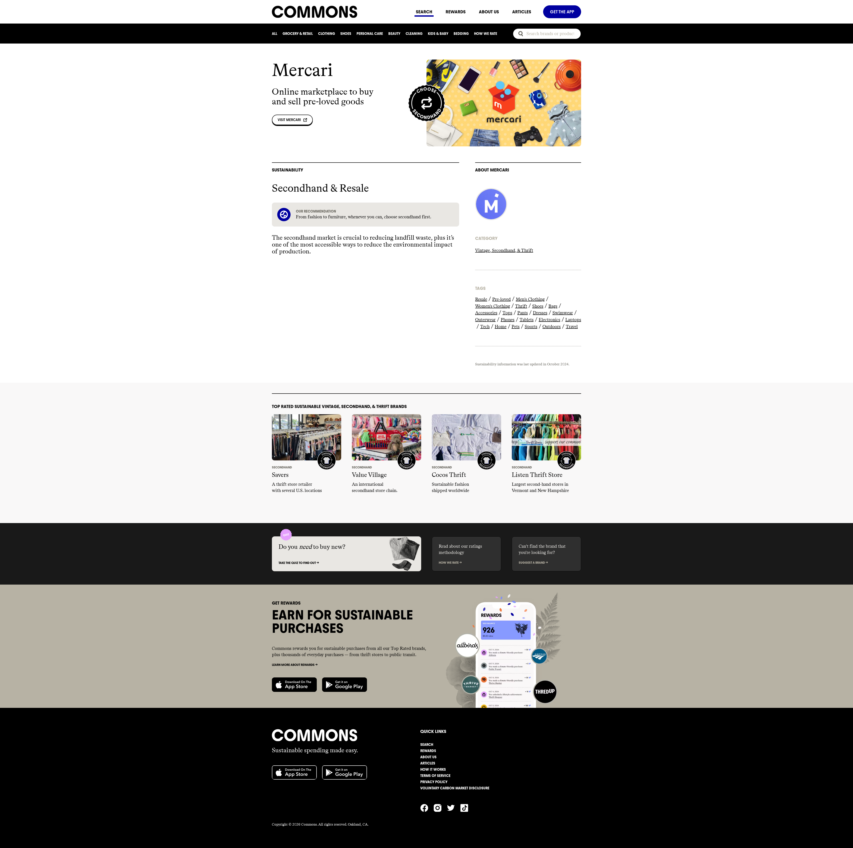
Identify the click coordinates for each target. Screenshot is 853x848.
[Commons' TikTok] (467, 807)
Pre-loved (501, 299)
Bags (552, 306)
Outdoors (551, 326)
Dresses (540, 313)
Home (500, 326)
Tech (485, 326)
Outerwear (485, 320)
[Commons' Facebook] (427, 807)
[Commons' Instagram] (440, 807)
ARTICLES (521, 11)
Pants (522, 313)
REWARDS (456, 11)
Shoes (537, 306)
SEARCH (424, 11)
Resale (481, 299)
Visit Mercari (289, 120)
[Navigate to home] (340, 12)
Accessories (486, 313)
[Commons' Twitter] (453, 807)
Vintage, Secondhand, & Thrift (504, 250)
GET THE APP (562, 11)
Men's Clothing (530, 299)
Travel (572, 326)
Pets (516, 326)
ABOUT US (489, 11)
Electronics (549, 320)
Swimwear (562, 313)
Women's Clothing (492, 306)
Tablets (527, 320)
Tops (507, 313)
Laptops (573, 320)
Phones (507, 320)
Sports (531, 326)
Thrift (521, 306)
